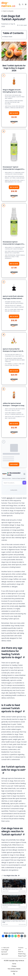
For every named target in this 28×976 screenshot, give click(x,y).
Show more (8, 37)
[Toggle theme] (24, 474)
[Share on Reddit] (18, 936)
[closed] (26, 4)
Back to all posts (8, 11)
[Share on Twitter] (6, 936)
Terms (14, 964)
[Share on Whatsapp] (15, 936)
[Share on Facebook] (3, 936)
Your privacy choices (14, 969)
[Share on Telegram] (12, 936)
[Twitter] (14, 974)
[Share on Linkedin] (9, 936)
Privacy (14, 966)
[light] (20, 4)
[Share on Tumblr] (22, 936)
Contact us (14, 971)
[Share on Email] (25, 936)
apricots (10, 498)
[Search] (22, 4)
